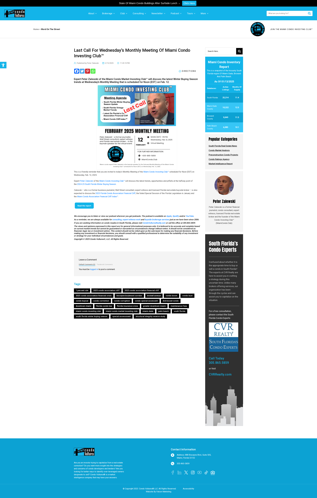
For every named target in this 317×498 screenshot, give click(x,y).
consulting (116, 219)
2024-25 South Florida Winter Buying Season (96, 184)
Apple (169, 216)
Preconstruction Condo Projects (223, 155)
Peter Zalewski (86, 181)
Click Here (189, 3)
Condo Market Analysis (219, 150)
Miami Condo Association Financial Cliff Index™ (97, 196)
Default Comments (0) (87, 264)
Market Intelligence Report (221, 164)
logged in (94, 269)
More (203, 13)
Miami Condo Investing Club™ (156, 172)
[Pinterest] (87, 71)
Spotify (175, 216)
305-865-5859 (183, 463)
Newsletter (157, 13)
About (91, 13)
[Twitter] (82, 71)
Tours (190, 13)
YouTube (190, 216)
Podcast (175, 13)
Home (36, 29)
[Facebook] (76, 71)
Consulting (138, 13)
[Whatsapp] (93, 71)
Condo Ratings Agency (219, 159)
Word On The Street (50, 29)
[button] (3, 65)
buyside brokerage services (157, 219)
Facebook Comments (105, 264)
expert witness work (131, 219)
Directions (188, 71)
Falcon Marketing (163, 491)
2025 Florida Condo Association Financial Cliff (115, 193)
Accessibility (188, 488)
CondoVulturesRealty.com (154, 223)
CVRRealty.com (220, 374)
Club (122, 13)
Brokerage (107, 13)
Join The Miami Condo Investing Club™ (291, 29)
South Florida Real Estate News (223, 146)
